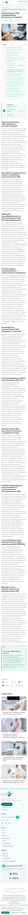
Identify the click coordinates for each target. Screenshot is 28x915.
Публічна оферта (20, 889)
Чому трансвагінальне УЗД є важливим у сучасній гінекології (15, 48)
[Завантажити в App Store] (14, 874)
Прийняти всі (6, 912)
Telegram (14, 682)
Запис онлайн (7, 804)
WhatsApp (6, 685)
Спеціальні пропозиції (7, 846)
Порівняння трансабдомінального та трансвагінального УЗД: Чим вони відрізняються (16, 59)
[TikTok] (9, 823)
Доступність (14, 893)
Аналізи (4, 835)
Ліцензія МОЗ (23, 891)
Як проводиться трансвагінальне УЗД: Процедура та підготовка (15, 70)
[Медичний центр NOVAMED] (5, 2)
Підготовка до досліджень (8, 861)
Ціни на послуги (6, 843)
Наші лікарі (5, 853)
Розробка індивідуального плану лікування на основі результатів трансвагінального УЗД (15, 84)
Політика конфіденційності (10, 889)
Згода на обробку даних (7, 891)
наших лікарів (19, 666)
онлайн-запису (11, 668)
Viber (21, 682)
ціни (15, 664)
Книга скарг (16, 891)
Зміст (4, 45)
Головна (3, 7)
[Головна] (6, 794)
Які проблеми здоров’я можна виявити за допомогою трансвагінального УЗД (14, 53)
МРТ (3, 830)
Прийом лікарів (6, 838)
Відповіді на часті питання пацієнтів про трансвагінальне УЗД (16, 95)
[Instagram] (6, 823)
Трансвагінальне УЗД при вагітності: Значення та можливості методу (16, 79)
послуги (11, 664)
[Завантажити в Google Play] (14, 878)
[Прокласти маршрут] (17, 817)
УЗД (8, 7)
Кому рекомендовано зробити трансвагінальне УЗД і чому (14, 75)
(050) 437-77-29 (23, 1)
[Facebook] (2, 823)
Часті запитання (6, 858)
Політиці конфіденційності (17, 910)
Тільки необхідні (15, 912)
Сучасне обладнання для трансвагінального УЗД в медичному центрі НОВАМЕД (14, 90)
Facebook (6, 682)
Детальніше (21, 111)
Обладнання (5, 855)
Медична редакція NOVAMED (12, 107)
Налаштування (23, 912)
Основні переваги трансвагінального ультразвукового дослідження (16, 65)
